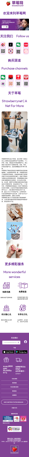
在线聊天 (14, 395)
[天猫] (10, 77)
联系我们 (14, 391)
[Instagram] (24, 447)
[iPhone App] (8, 353)
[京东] (18, 77)
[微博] (3, 44)
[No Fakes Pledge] (23, 420)
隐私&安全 (10, 438)
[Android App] (21, 353)
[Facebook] (24, 441)
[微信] (3, 77)
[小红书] (26, 44)
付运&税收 (14, 378)
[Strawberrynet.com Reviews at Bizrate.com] (8, 421)
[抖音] (10, 44)
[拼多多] (26, 77)
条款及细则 (17, 438)
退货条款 (14, 382)
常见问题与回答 (14, 386)
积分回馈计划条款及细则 (14, 440)
